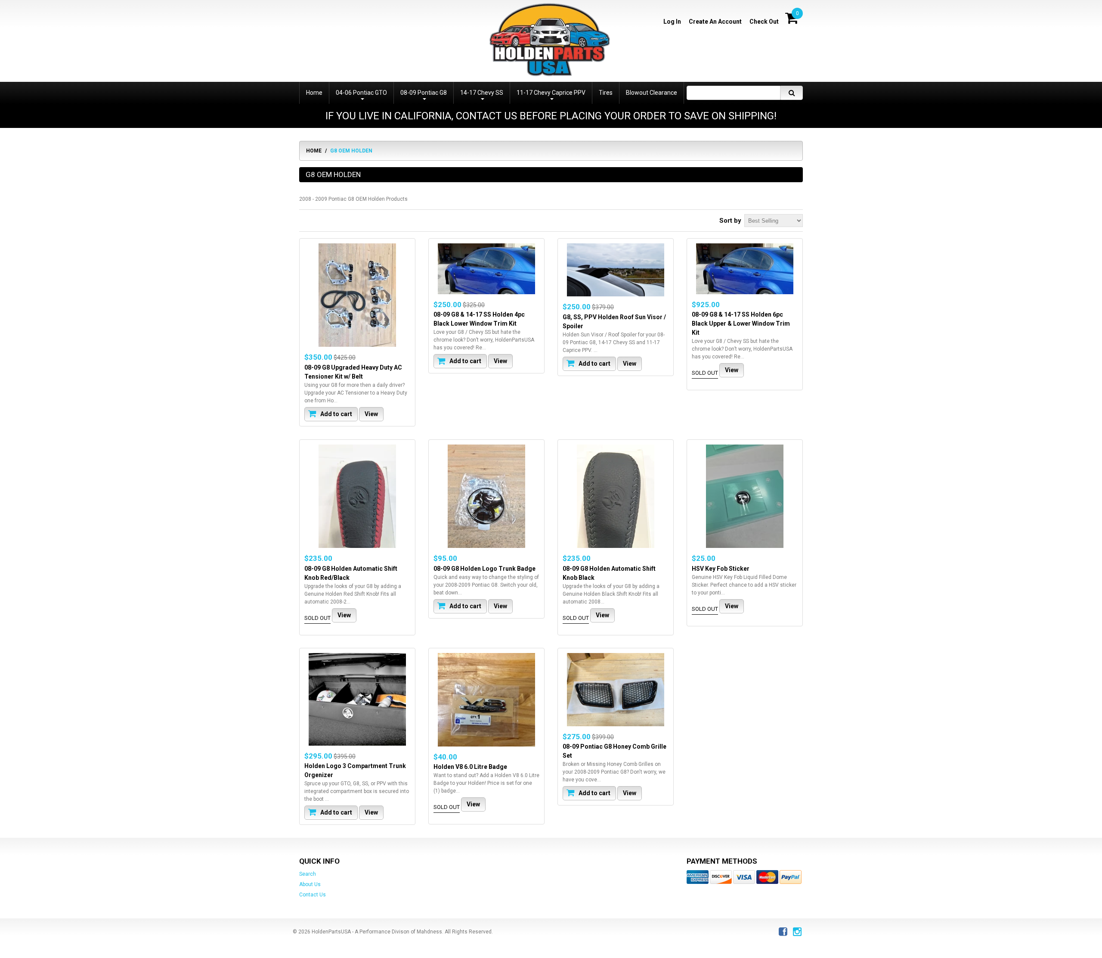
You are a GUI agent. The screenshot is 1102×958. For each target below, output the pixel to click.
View (371, 414)
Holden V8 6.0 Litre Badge (470, 766)
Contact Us (312, 895)
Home (314, 151)
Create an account (715, 21)
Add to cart (335, 414)
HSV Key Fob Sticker (720, 568)
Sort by (730, 220)
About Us (310, 884)
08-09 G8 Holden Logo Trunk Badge (484, 568)
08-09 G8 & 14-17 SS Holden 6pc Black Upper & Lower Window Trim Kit (741, 323)
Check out (764, 21)
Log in (672, 21)
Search (307, 874)
